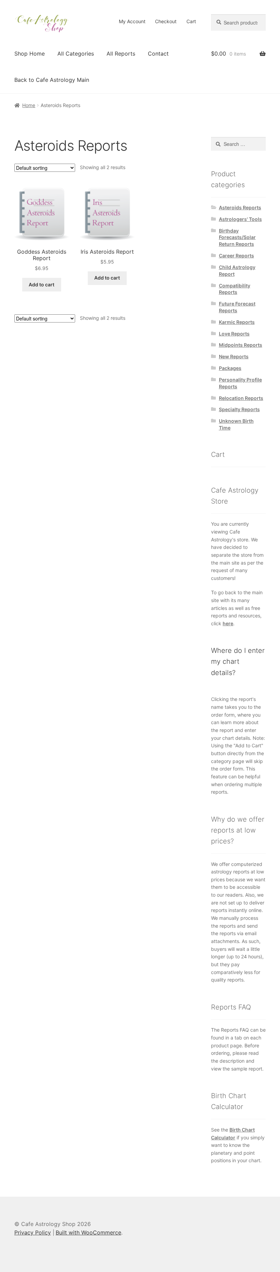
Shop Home (29, 53)
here (228, 623)
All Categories (75, 53)
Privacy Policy (32, 1232)
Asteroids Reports (240, 207)
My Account (132, 21)
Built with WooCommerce (88, 1232)
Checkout (166, 21)
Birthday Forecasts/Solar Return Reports (237, 237)
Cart (191, 21)
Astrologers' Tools (240, 219)
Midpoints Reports (240, 345)
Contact (158, 53)
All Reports (121, 53)
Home (28, 105)
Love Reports (234, 333)
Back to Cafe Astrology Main (51, 79)
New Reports (234, 356)
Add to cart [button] (41, 284)
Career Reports (236, 255)
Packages (230, 368)
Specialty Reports (239, 409)
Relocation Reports (241, 398)
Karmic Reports (237, 322)
